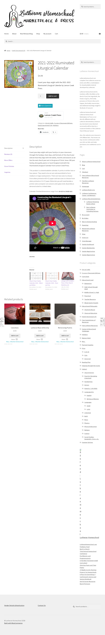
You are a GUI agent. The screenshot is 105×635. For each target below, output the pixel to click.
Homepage (85, 186)
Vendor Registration (88, 251)
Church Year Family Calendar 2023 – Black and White (36, 283)
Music (86, 420)
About (14, 34)
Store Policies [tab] (9, 166)
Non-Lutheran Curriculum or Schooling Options (92, 209)
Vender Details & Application (14, 605)
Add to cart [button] (14, 336)
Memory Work (86, 338)
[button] (30, 63)
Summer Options (87, 442)
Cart (56, 34)
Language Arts (89, 392)
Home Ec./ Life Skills (90, 388)
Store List (85, 238)
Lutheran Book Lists (88, 190)
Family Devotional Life (18, 50)
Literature (87, 413)
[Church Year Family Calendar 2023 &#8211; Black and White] (36, 276)
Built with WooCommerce (13, 623)
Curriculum (85, 276)
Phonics (87, 423)
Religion (87, 430)
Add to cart (53, 96)
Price (83, 348)
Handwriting (88, 382)
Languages (87, 402)
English (89, 395)
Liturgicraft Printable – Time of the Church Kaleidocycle (68, 283)
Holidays (56, 125)
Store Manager (86, 241)
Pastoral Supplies (87, 345)
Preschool (87, 296)
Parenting (85, 225)
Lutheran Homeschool (89, 537)
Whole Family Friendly (91, 303)
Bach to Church (85, 549)
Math (86, 416)
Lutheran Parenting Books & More (92, 203)
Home (6, 34)
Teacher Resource (90, 299)
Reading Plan (86, 362)
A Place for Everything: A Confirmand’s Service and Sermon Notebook (88, 577)
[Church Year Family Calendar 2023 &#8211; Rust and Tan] (52, 276)
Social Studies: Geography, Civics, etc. (91, 438)
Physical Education (90, 426)
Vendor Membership (88, 248)
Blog (83, 165)
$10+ (85, 355)
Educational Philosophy (89, 306)
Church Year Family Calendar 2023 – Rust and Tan (51, 283)
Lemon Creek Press (52, 115)
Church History (89, 373)
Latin (88, 409)
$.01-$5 (86, 352)
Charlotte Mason (89, 310)
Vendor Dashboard (88, 244)
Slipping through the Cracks (91, 366)
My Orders (85, 218)
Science (86, 433)
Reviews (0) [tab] (8, 154)
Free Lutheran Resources (90, 326)
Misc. (83, 341)
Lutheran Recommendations (91, 199)
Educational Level (87, 280)
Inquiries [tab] (7, 172)
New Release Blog (26, 34)
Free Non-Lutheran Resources (88, 182)
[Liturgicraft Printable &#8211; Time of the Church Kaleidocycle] (68, 276)
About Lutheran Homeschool (91, 161)
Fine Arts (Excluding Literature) (90, 377)
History (86, 385)
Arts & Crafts (49, 123)
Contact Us (42, 605)
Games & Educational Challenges (89, 330)
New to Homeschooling (89, 222)
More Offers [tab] (8, 160)
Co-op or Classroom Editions (63, 123)
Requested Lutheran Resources (88, 230)
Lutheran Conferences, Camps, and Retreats (89, 194)
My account (47, 34)
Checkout (85, 172)
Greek (88, 406)
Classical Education (90, 313)
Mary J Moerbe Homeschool (14, 342)
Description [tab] (8, 148)
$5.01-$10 (87, 359)
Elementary (88, 283)
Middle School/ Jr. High (91, 292)
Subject (84, 369)
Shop (38, 34)
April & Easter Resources (87, 581)
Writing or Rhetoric (93, 399)
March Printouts (85, 584)
